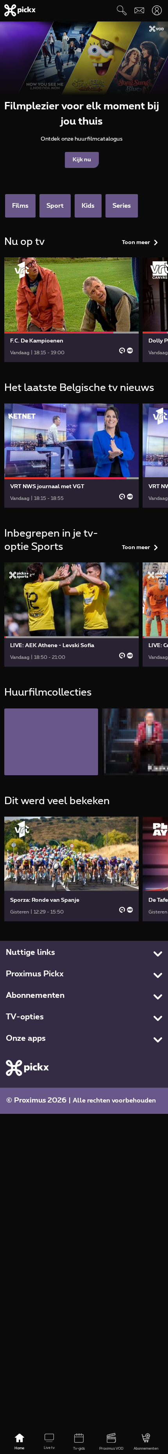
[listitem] (51, 741)
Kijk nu (82, 159)
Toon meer (136, 242)
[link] (71, 309)
